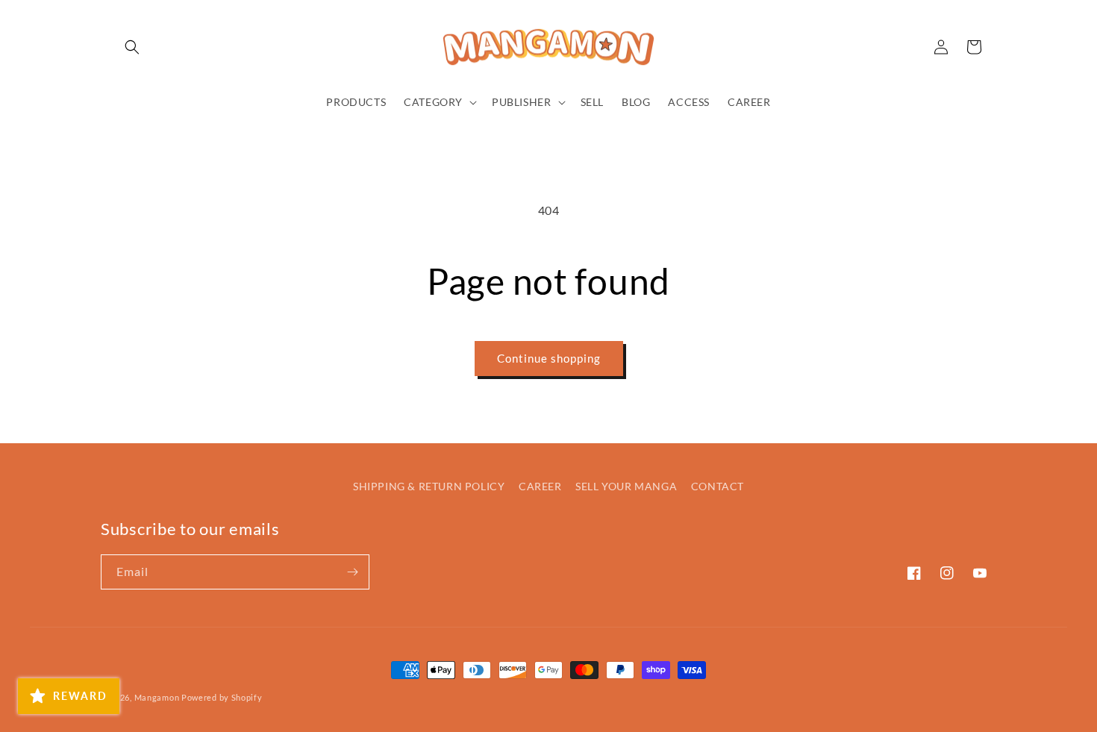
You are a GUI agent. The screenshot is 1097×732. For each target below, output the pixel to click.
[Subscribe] (352, 571)
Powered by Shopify (222, 697)
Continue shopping (549, 358)
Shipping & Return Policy (428, 486)
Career (540, 486)
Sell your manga (626, 486)
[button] (132, 47)
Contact (717, 486)
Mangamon (157, 697)
